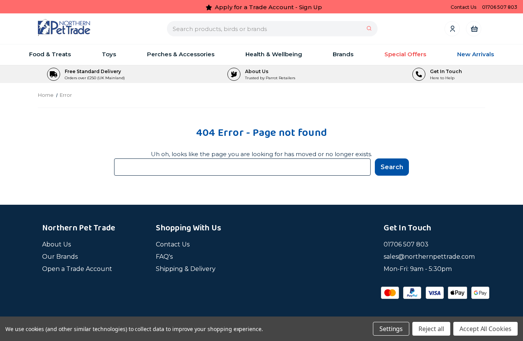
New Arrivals (475, 54)
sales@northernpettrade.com (429, 256)
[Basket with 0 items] (473, 28)
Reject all (431, 329)
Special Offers (405, 54)
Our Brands (60, 256)
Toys (109, 54)
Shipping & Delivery (186, 268)
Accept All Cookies (485, 329)
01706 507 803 (406, 244)
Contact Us (173, 244)
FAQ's (164, 256)
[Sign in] (452, 28)
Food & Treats (50, 54)
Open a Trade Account (77, 268)
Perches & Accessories (180, 54)
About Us (56, 244)
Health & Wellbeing (273, 54)
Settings (391, 329)
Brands (343, 54)
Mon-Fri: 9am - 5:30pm (418, 268)
